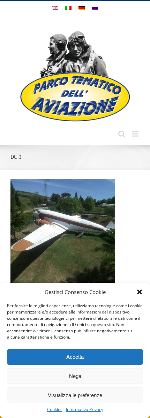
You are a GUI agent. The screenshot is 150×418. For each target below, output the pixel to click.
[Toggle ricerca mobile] (121, 134)
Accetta (75, 357)
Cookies (54, 409)
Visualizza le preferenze (75, 395)
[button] (139, 291)
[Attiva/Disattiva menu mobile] (136, 134)
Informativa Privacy (84, 409)
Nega (75, 376)
